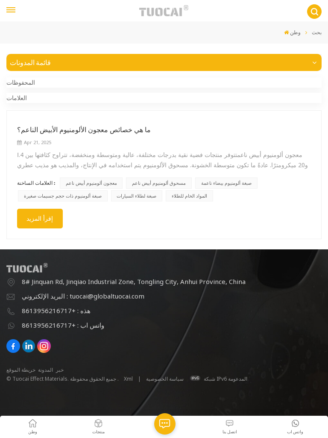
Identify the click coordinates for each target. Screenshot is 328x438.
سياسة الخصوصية (165, 378)
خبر (60, 369)
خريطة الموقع (20, 369)
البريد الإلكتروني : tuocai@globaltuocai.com (83, 296)
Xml (128, 378)
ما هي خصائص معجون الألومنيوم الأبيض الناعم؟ (84, 129)
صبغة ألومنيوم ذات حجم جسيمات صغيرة (63, 195)
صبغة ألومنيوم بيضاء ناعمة (226, 183)
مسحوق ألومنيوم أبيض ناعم (159, 183)
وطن (295, 32)
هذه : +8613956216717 (56, 310)
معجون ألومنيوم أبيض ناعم (91, 183)
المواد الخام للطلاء (189, 195)
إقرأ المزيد (39, 218)
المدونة (45, 369)
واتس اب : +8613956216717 (63, 325)
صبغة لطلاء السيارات (136, 195)
